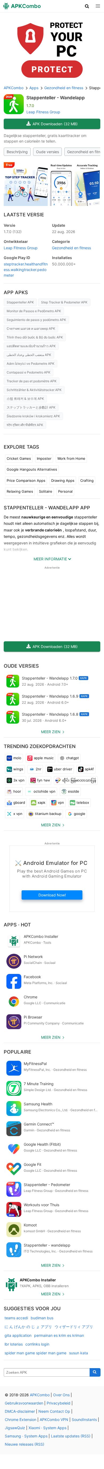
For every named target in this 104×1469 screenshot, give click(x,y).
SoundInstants (84, 1419)
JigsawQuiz (15, 1427)
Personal (65, 491)
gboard (19, 802)
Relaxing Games (20, 491)
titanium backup (48, 813)
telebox (83, 802)
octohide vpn (44, 791)
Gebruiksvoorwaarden (24, 1403)
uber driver (63, 769)
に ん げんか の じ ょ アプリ (28, 1326)
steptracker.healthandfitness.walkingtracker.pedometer (26, 269)
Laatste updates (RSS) (70, 1436)
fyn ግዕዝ (43, 780)
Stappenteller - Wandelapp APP (47, 507)
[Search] (95, 1372)
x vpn (17, 813)
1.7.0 (13, 231)
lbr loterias (14, 1344)
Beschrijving (17, 151)
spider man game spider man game (35, 1353)
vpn (61, 802)
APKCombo (13, 87)
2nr (38, 769)
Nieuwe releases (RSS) (24, 1444)
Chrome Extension (20, 1419)
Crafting (87, 480)
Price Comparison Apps (26, 480)
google (79, 813)
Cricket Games (19, 458)
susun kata (78, 1353)
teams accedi (16, 1318)
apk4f (89, 769)
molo (17, 758)
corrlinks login (37, 1344)
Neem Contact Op (54, 1411)
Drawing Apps (62, 480)
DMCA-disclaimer (20, 1411)
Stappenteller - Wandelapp (55, 97)
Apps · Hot (17, 924)
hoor (17, 791)
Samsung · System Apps (26, 1436)
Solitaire (45, 491)
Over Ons (61, 1395)
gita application (18, 1335)
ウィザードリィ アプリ (74, 1326)
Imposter (44, 458)
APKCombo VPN (54, 1419)
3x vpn (19, 780)
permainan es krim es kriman (59, 1335)
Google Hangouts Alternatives (32, 469)
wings (18, 769)
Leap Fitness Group (43, 112)
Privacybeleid (58, 1403)
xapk (41, 802)
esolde (73, 791)
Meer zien (51, 731)
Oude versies (47, 151)
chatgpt (72, 758)
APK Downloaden (55, 124)
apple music (44, 758)
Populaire (17, 1052)
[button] (87, 6)
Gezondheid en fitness (71, 248)
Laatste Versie (24, 214)
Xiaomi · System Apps (47, 1427)
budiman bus (42, 1318)
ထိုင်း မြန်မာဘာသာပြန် (79, 780)
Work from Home (71, 458)
